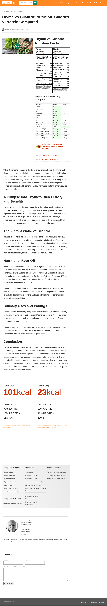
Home (3, 11)
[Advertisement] (17, 72)
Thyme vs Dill (7, 485)
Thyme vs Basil (8, 472)
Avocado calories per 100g (34, 482)
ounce (18, 425)
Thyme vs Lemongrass (11, 488)
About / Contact (93, 602)
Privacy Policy (83, 602)
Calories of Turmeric (32, 475)
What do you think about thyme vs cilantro (15, 566)
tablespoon (29, 425)
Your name (6, 560)
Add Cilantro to (48, 159)
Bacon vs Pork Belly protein (56, 478)
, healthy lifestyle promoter (16, 29)
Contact (102, 3)
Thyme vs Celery (9, 475)
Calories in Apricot (31, 478)
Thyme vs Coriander (10, 482)
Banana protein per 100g (33, 485)
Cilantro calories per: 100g (44, 425)
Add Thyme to (48, 155)
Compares (69, 3)
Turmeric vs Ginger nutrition (56, 472)
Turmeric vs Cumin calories (56, 475)
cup (4, 427)
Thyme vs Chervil (9, 478)
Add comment (8, 583)
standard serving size (61, 425)
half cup (8, 427)
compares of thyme (14, 492)
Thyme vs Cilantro (19, 11)
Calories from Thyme (32, 472)
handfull (23, 425)
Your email (28, 560)
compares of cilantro (15, 503)
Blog (74, 3)
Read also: (52, 146)
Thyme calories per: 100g (9, 425)
